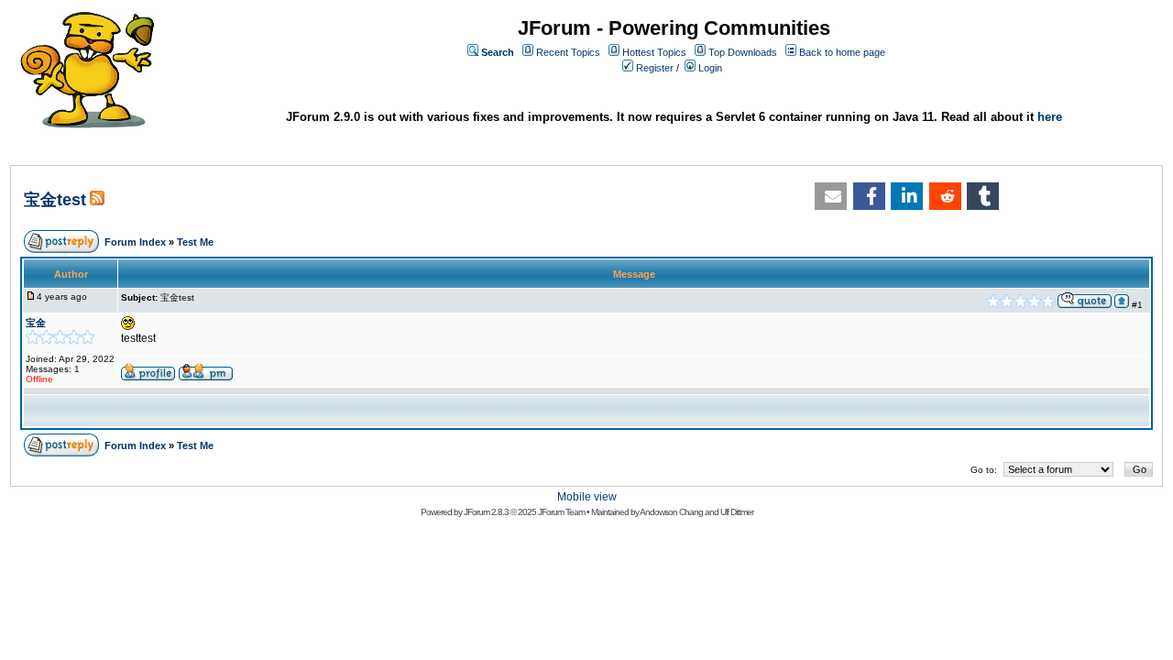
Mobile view (587, 496)
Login (710, 67)
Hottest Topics (654, 52)
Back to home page (842, 52)
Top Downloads (742, 52)
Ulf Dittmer (736, 512)
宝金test (55, 200)
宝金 (36, 322)
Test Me (195, 242)
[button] (831, 196)
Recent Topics (568, 52)
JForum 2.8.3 (486, 512)
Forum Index (135, 242)
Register (655, 67)
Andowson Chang (671, 512)
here (1049, 117)
